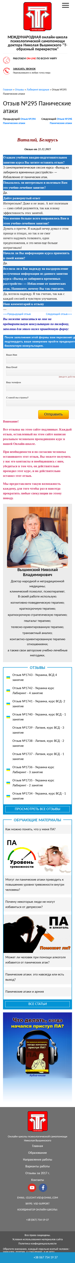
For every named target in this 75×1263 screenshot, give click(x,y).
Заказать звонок (24, 68)
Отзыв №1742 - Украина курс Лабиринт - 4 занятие (33, 691)
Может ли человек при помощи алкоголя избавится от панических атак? (35, 960)
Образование (37, 1153)
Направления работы (37, 1159)
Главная (37, 1146)
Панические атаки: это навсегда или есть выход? (34, 977)
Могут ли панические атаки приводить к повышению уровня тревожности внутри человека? (34, 885)
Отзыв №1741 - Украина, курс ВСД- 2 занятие (38, 704)
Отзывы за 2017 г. (37, 1173)
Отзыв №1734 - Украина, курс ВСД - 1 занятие (39, 796)
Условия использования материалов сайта (37, 1239)
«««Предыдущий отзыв (17, 314)
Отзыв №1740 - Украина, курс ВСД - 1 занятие (39, 717)
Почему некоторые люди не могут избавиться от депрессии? (30, 904)
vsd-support (42, 1203)
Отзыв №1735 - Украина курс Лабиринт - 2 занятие (33, 783)
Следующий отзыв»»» (59, 314)
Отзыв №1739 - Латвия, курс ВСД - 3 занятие (38, 730)
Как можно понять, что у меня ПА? (30, 829)
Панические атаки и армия (24, 991)
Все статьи (37, 1004)
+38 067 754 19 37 (46, 1257)
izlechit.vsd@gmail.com (42, 1197)
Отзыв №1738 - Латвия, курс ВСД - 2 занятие (38, 743)
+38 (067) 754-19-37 (37, 1219)
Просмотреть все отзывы (37, 809)
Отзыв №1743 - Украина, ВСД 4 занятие (34, 677)
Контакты (37, 1180)
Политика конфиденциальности (37, 1243)
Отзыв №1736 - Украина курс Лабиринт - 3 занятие (33, 770)
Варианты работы (37, 1166)
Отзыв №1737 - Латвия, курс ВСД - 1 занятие (38, 756)
